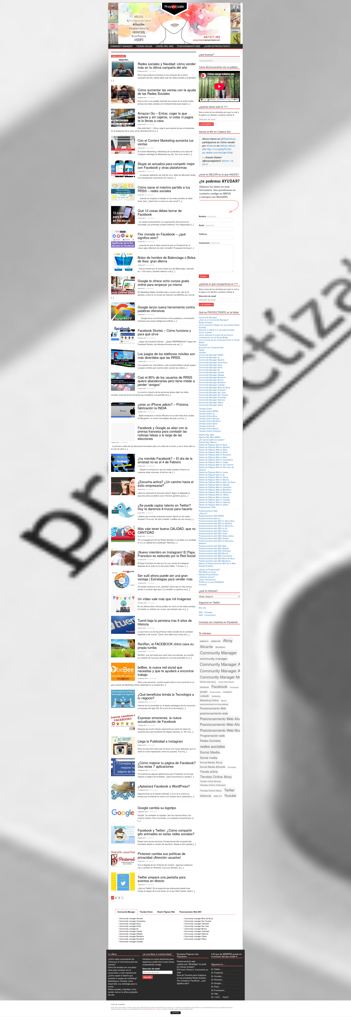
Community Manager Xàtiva (211, 405)
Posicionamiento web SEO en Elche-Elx (216, 525)
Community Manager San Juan (212, 392)
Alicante (206, 646)
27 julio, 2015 (141, 861)
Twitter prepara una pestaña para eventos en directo (162, 879)
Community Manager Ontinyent (212, 390)
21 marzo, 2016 (142, 559)
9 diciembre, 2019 (142, 71)
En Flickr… (216, 986)
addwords (215, 641)
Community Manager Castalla (212, 384)
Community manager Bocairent (131, 939)
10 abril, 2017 (141, 288)
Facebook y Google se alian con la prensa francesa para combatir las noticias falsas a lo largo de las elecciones (162, 433)
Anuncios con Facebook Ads (211, 347)
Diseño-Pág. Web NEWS (209, 437)
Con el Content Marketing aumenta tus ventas (165, 142)
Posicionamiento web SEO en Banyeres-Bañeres (216, 542)
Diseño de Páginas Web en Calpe (213, 462)
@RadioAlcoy (228, 138)
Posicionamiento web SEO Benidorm (215, 560)
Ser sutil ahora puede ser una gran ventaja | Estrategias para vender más (165, 577)
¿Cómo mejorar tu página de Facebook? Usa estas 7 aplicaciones (167, 764)
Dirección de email (207, 296)
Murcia (223, 700)
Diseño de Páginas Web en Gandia (214, 497)
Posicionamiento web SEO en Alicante (215, 523)
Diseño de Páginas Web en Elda (213, 457)
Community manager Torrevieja (196, 931)
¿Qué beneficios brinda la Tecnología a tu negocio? (166, 696)
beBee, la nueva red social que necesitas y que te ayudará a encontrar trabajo (166, 671)
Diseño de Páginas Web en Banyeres (215, 492)
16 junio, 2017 (141, 148)
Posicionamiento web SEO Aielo (213, 546)
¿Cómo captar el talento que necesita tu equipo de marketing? (122, 977)
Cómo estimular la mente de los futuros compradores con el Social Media (216, 336)
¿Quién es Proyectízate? (217, 46)
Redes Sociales (205, 322)
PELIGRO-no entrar (207, 572)
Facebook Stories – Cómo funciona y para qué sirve (164, 332)
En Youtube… (217, 976)
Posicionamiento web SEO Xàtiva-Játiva (216, 535)
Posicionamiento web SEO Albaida (214, 548)
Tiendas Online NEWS (208, 411)
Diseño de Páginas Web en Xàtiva (213, 504)
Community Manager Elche (210, 367)
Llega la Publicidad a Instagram (160, 741)
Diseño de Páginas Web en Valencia (214, 502)
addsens (204, 641)
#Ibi (204, 149)
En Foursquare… (218, 990)
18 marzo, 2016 (142, 583)
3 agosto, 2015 (141, 838)
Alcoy (227, 640)
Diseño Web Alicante (226, 682)
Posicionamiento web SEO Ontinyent (215, 550)
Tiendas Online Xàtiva (211, 790)
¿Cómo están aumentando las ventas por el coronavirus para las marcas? (123, 962)
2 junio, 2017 (141, 195)
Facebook (203, 344)
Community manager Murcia (195, 928)
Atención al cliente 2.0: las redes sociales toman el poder (216, 331)
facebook (204, 687)
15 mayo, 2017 (141, 218)
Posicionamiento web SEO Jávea (213, 533)
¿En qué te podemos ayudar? (212, 439)
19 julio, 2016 (141, 489)
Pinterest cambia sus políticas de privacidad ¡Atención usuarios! (161, 855)
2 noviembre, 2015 (143, 702)
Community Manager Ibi (209, 369)
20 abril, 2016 (141, 536)
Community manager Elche (130, 926)
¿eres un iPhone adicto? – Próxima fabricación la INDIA (163, 406)
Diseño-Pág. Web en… (209, 442)
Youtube (202, 352)
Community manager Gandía (130, 931)
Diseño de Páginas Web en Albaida (214, 484)
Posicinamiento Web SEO (190, 911)
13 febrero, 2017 (142, 388)
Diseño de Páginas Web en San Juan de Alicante (216, 468)
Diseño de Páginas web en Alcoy (213, 444)
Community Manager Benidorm (212, 377)
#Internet (211, 145)
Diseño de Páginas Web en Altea (213, 449)
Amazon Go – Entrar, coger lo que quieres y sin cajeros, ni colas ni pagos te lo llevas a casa (165, 117)
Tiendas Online (144, 46)
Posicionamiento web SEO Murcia (213, 553)
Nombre (207, 216)
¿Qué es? (203, 513)
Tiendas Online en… (208, 413)
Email (206, 225)
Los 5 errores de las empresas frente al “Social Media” (219, 341)
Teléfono (203, 234)
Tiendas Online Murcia (208, 428)
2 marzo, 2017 (141, 314)
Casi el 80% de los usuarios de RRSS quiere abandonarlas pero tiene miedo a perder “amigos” (166, 381)
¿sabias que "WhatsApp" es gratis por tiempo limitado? (191, 965)
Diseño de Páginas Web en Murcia (214, 479)
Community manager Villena (195, 936)
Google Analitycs (206, 565)
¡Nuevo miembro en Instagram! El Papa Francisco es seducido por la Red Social (167, 554)
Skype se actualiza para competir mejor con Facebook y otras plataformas (166, 165)
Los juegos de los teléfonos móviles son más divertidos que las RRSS (166, 355)
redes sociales (212, 746)
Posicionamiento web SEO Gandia (214, 538)
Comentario (209, 242)
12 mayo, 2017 (141, 241)
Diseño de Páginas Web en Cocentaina (216, 459)
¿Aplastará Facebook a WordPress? (164, 786)
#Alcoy (224, 145)
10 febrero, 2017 (142, 412)
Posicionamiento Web (188, 46)
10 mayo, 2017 (141, 265)
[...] (112, 80)
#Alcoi (231, 145)
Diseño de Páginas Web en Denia (213, 477)
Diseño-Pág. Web (164, 46)
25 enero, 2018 (142, 124)
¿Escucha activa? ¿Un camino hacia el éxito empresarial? (165, 483)
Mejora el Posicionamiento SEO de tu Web (217, 563)
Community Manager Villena (211, 402)
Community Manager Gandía (211, 372)
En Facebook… (218, 972)
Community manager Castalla (131, 941)
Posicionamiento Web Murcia (222, 730)
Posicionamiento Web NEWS (211, 515)
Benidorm (220, 647)
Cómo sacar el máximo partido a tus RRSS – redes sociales (164, 189)
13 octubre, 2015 (142, 725)
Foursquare (234, 687)
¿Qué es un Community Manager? (214, 319)
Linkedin (204, 696)
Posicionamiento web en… (210, 518)
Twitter (202, 350)
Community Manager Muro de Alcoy (214, 387)
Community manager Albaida (130, 933)
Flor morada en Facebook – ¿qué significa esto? (162, 236)
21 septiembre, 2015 (143, 790)
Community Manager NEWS (211, 354)
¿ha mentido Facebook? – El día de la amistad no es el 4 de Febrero (165, 460)
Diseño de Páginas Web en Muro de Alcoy (217, 482)
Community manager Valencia (196, 933)
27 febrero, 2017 (142, 338)
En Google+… (217, 983)
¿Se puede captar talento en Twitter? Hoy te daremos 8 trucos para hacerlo (165, 507)
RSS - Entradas (205, 612)
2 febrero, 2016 (142, 628)
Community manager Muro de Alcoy (198, 918)
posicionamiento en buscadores (214, 704)
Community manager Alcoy (130, 923)
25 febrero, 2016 (142, 603)
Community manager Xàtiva (195, 939)
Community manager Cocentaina (132, 921)
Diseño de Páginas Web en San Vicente (216, 464)
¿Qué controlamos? (207, 579)
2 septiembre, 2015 (143, 811)
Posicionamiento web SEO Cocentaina (215, 555)
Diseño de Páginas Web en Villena (214, 494)
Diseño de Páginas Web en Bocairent (215, 454)
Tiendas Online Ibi (207, 426)
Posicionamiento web (186, 961)
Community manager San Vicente (197, 921)
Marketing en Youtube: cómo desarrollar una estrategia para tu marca (122, 984)
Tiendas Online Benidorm (210, 421)
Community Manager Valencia (212, 399)
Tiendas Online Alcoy (208, 416)
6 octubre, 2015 (142, 745)
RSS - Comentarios (207, 615)
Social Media (210, 752)
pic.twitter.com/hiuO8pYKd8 (217, 152)
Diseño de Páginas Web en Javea (213, 472)
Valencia (205, 796)
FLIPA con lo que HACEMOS (211, 582)
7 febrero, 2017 (115, 442)
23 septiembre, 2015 (143, 770)
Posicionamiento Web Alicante (223, 724)
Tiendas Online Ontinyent (210, 431)
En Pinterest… (217, 979)
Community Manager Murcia (211, 379)
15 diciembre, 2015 (143, 678)
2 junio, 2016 (141, 513)
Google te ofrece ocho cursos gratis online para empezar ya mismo (163, 282)
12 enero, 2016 (142, 651)
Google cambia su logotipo (157, 807)
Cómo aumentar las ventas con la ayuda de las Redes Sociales (167, 91)
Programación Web (207, 507)
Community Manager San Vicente (213, 394)
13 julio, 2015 (141, 884)
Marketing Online (209, 700)
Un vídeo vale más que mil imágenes (164, 598)
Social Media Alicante (212, 767)
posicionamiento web (214, 713)
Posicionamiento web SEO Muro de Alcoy (217, 558)
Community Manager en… (210, 357)
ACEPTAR (175, 1012)
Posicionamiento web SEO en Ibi (213, 528)
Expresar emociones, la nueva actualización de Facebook (159, 719)
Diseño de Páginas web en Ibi (212, 474)
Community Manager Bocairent (212, 382)
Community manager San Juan (196, 926)
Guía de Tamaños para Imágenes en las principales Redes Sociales (191, 976)
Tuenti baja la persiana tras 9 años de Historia (165, 622)
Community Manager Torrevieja (212, 397)
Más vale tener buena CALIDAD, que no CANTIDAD (167, 530)
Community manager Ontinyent (196, 923)
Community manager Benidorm (131, 936)
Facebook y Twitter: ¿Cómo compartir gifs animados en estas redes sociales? (166, 832)
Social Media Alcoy (211, 762)
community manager (213, 658)
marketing (216, 696)
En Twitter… (216, 969)
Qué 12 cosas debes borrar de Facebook (160, 212)
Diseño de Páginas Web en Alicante (214, 447)
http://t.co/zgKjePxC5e (219, 149)
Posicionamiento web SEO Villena (213, 531)
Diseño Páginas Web (166, 911)
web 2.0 (218, 796)
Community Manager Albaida (211, 375)
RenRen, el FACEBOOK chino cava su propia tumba (166, 645)
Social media (208, 757)
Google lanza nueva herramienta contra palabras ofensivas (166, 309)
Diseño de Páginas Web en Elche (213, 452)
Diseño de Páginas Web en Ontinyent (215, 487)
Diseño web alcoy (208, 681)
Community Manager (121, 46)
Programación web (212, 735)
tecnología (232, 767)
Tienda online (209, 771)
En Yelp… (215, 993)
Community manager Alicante (131, 918)
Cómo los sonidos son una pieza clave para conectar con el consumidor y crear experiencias (122, 970)
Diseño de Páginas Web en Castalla (214, 499)
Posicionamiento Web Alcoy (221, 718)
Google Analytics (215, 692)
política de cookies (155, 1009)
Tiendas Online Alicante (209, 418)
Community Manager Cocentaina (213, 362)
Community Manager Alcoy (210, 365)
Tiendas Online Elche (208, 423)
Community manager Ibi (128, 928)
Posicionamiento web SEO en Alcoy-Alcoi (216, 520)
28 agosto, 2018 (142, 97)
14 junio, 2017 (141, 171)
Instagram (227, 691)
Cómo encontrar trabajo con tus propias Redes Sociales (219, 326)
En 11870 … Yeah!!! (220, 997)
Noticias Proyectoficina (208, 574)
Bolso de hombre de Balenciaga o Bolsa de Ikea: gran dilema (166, 259)
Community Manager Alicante (211, 359)
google (203, 691)
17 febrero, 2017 (142, 361)
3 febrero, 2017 (142, 466)
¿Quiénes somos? (207, 577)
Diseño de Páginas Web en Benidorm (215, 489)
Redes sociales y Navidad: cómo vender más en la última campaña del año (167, 65)
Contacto (203, 584)
